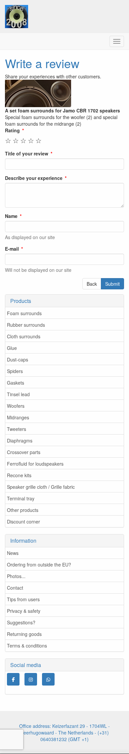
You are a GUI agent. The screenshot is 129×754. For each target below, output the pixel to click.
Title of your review (26, 153)
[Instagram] (30, 679)
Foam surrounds (24, 313)
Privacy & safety (23, 610)
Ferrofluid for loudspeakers (35, 463)
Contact (15, 587)
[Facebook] (13, 679)
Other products (22, 510)
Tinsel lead (18, 394)
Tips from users (23, 599)
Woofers (15, 405)
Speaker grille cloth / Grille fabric (41, 486)
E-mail (12, 248)
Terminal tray (20, 498)
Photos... (16, 576)
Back (92, 283)
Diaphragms (19, 440)
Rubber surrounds (26, 324)
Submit (112, 283)
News (13, 553)
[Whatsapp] (48, 679)
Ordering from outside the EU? (39, 564)
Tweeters (16, 429)
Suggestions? (21, 622)
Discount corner (23, 521)
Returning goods (24, 634)
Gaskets (15, 382)
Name (11, 216)
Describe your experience (34, 178)
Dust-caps (17, 359)
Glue (12, 348)
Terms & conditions (27, 645)
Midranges (18, 417)
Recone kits (19, 475)
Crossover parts (23, 452)
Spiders (15, 371)
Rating (12, 130)
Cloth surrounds (23, 336)
